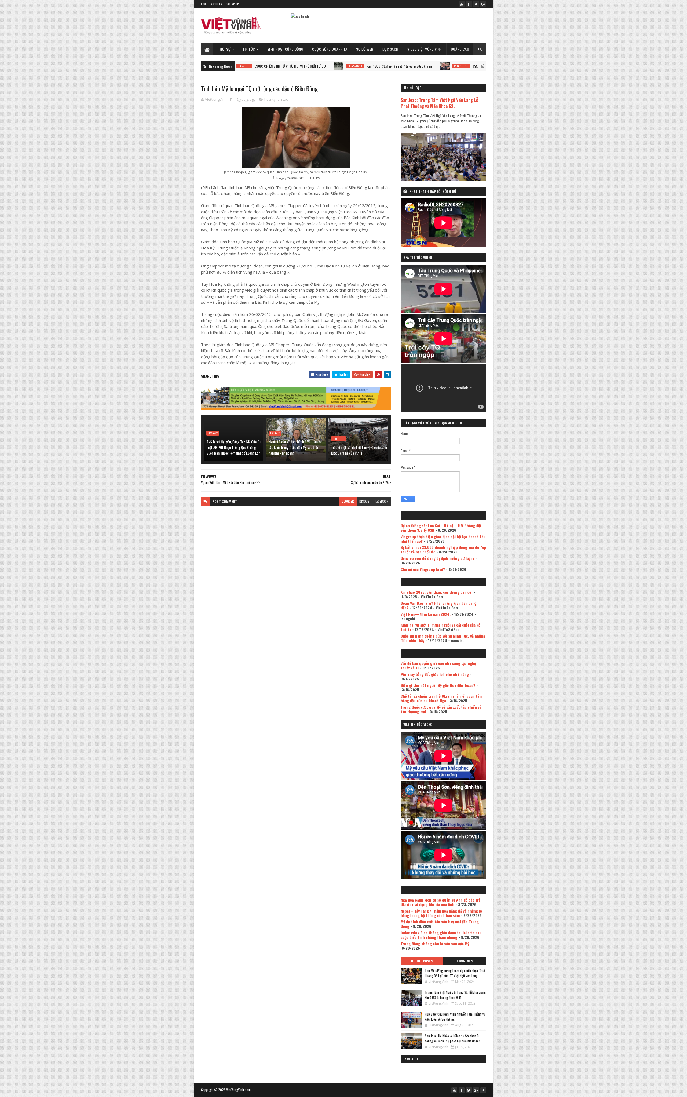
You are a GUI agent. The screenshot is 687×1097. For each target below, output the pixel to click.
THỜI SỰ (224, 49)
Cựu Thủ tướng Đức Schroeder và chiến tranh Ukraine (464, 66)
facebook (381, 501)
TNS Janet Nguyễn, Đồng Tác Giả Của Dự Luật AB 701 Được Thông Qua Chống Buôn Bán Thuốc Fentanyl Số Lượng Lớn (233, 447)
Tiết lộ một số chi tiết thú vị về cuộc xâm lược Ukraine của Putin (359, 450)
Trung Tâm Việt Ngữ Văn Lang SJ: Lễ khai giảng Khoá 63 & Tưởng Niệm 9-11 (455, 995)
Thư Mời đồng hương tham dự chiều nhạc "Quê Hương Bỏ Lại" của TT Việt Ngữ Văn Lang (455, 973)
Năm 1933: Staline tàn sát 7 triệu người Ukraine (354, 66)
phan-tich (309, 66)
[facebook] (469, 4)
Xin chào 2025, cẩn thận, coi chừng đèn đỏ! (436, 592)
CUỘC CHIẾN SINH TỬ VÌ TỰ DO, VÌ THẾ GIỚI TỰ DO (245, 66)
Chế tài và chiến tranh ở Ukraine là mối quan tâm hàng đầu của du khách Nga (441, 698)
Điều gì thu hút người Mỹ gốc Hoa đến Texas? (438, 685)
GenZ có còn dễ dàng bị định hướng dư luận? (437, 558)
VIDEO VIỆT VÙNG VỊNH (424, 49)
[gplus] (483, 4)
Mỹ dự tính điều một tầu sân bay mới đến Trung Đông (440, 924)
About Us (216, 4)
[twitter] (476, 4)
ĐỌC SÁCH (390, 49)
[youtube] (462, 4)
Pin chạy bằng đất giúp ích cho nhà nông (435, 674)
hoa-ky (270, 99)
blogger (348, 501)
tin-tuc (283, 99)
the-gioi (338, 439)
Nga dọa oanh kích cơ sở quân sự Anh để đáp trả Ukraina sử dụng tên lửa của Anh (440, 902)
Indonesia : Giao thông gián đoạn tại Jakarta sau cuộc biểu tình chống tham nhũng (441, 935)
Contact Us (232, 4)
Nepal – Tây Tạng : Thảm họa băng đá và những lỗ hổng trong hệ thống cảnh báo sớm (441, 913)
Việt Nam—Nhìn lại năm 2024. (426, 614)
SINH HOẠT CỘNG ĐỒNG (285, 49)
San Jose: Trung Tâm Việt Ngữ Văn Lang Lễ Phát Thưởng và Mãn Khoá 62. (439, 102)
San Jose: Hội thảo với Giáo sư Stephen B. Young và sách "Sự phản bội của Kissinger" (453, 1038)
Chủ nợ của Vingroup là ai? (423, 569)
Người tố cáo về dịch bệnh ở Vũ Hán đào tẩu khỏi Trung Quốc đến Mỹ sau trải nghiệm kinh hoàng (295, 447)
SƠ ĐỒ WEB (365, 49)
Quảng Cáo (460, 49)
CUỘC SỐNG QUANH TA (329, 49)
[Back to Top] (483, 1090)
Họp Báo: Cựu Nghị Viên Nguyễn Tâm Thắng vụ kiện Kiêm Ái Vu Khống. (455, 1016)
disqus (364, 501)
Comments (465, 961)
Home (204, 4)
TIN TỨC (249, 49)
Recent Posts (422, 961)
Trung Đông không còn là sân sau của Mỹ (435, 943)
